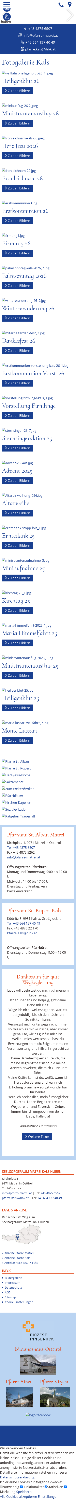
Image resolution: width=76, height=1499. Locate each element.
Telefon (61, 4)
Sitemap (10, 1297)
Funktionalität (34, 1487)
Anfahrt (69, 4)
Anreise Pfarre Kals (17, 1258)
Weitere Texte (38, 1136)
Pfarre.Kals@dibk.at (22, 933)
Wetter (7, 17)
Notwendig (11, 1487)
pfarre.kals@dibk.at (40, 49)
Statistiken (55, 1487)
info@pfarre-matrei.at (40, 35)
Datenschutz (13, 1287)
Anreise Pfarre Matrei (19, 1253)
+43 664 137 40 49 (40, 42)
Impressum (12, 1283)
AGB (8, 1292)
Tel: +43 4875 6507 (21, 847)
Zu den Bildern (19, 91)
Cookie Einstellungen (19, 1302)
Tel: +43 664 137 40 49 (23, 923)
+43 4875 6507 (40, 28)
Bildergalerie (13, 1278)
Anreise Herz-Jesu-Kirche (21, 1263)
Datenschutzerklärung (17, 1477)
